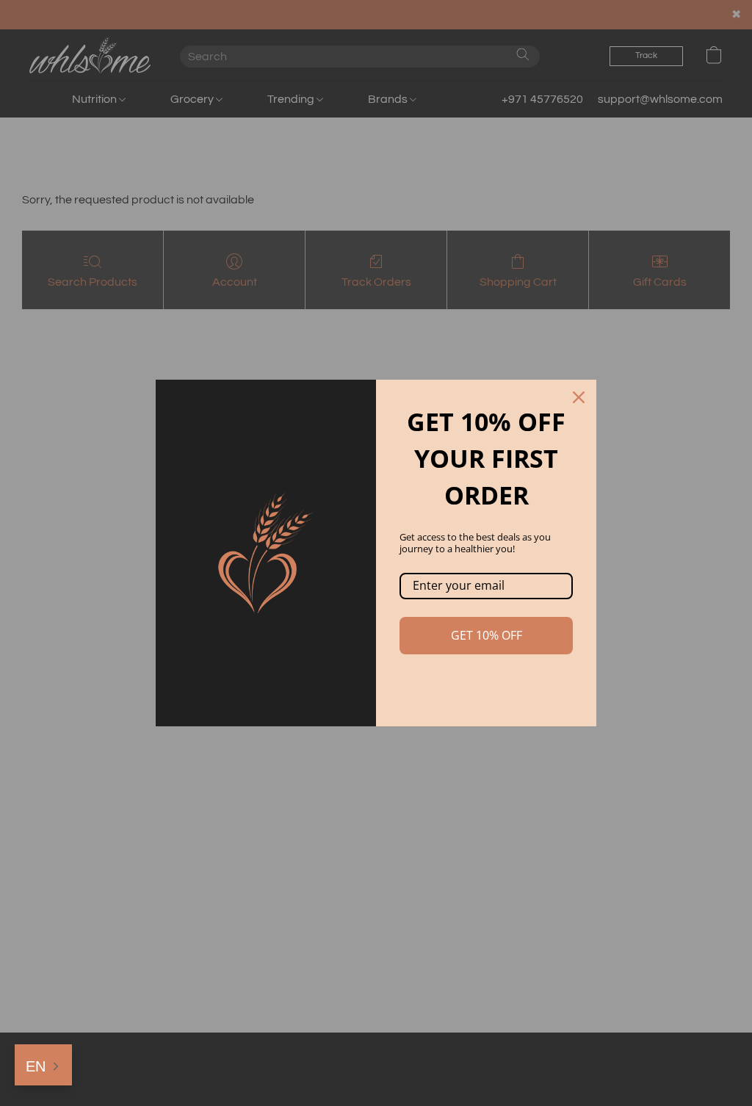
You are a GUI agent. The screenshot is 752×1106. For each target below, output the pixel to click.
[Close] (578, 397)
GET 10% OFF (486, 635)
